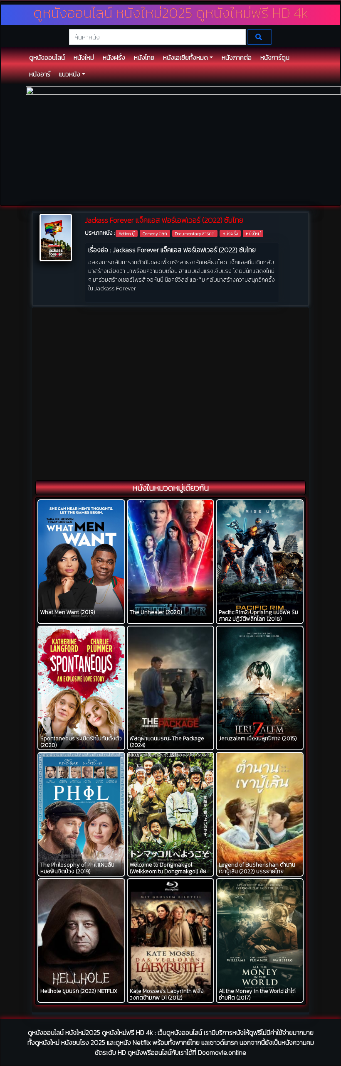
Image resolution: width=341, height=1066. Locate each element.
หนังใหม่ (253, 233)
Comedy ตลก (155, 233)
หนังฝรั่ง (230, 233)
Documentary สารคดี (195, 233)
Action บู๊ (127, 233)
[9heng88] (183, 145)
